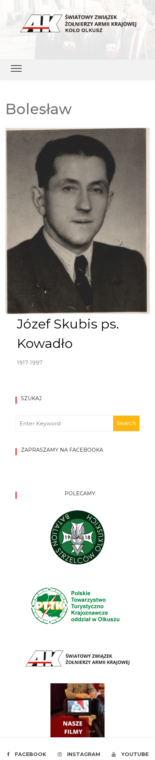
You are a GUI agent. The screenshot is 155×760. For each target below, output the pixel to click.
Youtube (135, 754)
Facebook (30, 754)
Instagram (83, 754)
